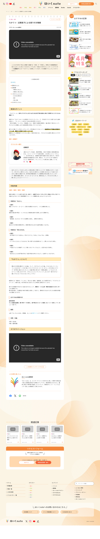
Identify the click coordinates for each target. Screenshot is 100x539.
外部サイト (35, 313)
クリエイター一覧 (12, 495)
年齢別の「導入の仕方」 (18, 91)
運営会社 (78, 496)
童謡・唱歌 (13, 19)
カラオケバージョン (16, 102)
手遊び (80, 129)
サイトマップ (79, 490)
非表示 (13, 82)
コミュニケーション (77, 132)
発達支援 (87, 129)
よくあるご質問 (79, 488)
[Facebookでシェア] (10, 396)
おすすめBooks (56, 492)
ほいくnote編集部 (17, 27)
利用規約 (78, 494)
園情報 (57, 7)
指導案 (74, 124)
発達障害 (86, 132)
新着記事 (9, 486)
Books (63, 7)
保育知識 (72, 127)
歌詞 (14, 97)
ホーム (7, 11)
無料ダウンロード (81, 127)
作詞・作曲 (15, 100)
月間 (79, 75)
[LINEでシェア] (19, 396)
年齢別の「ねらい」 (17, 89)
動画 (89, 127)
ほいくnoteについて (81, 499)
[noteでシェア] (24, 396)
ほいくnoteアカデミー (58, 490)
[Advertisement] (80, 150)
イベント (50, 7)
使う (44, 7)
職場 (81, 134)
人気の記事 (10, 492)
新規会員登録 (86, 4)
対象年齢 (14, 87)
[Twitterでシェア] (15, 396)
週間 (73, 75)
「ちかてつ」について (17, 93)
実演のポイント (15, 85)
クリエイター (76, 7)
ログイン (72, 4)
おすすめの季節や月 (17, 95)
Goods (69, 7)
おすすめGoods (56, 495)
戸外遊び (86, 124)
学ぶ (40, 7)
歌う (35, 7)
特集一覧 (9, 489)
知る (30, 7)
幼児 (80, 124)
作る (25, 7)
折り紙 (74, 129)
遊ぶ (21, 7)
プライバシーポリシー (81, 492)
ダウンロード (86, 75)
